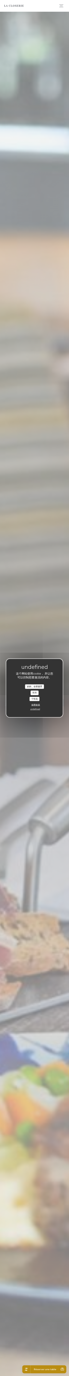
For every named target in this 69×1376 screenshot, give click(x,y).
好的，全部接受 (34, 686)
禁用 (34, 692)
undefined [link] (35, 709)
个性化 (34, 698)
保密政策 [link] (35, 704)
